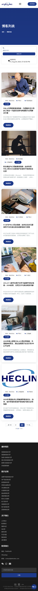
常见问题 (4, 534)
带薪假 (31, 391)
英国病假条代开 (6, 454)
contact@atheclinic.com (12, 558)
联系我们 (4, 523)
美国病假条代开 (6, 452)
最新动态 (4, 526)
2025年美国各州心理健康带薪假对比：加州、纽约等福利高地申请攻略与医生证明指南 (18, 402)
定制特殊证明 (5, 509)
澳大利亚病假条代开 (7, 460)
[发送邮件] (10, 564)
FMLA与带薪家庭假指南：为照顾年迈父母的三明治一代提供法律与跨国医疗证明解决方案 (18, 110)
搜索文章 (19, 54)
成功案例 (4, 540)
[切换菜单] (20, 4)
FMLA (19, 100)
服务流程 (4, 531)
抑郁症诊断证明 (6, 485)
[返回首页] (7, 4)
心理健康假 (9, 162)
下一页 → (29, 425)
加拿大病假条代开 (6, 457)
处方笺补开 (4, 501)
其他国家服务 (5, 465)
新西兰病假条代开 (6, 463)
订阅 (19, 575)
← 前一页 (9, 425)
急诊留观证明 (5, 493)
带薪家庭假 (29, 100)
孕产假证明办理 (6, 479)
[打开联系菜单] (34, 586)
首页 (3, 32)
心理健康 (28, 333)
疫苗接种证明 (5, 482)
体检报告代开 (5, 504)
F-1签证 (28, 275)
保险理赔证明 (5, 496)
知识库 (3, 529)
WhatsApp (4, 555)
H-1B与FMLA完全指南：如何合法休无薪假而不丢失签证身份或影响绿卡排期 (18, 226)
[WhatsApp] (6, 564)
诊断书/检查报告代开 (7, 477)
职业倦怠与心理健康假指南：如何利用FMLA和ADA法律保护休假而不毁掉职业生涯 (18, 169)
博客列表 (9, 32)
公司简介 (4, 521)
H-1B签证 (20, 217)
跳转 (22, 425)
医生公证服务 (5, 498)
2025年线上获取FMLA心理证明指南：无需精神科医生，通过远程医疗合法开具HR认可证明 (18, 343)
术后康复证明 (5, 487)
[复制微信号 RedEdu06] (2, 564)
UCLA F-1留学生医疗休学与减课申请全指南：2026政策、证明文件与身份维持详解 (18, 284)
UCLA (19, 275)
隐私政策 (4, 537)
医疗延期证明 (5, 507)
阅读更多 (8, 125)
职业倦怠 (20, 159)
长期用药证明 (5, 490)
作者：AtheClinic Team (9, 100)
